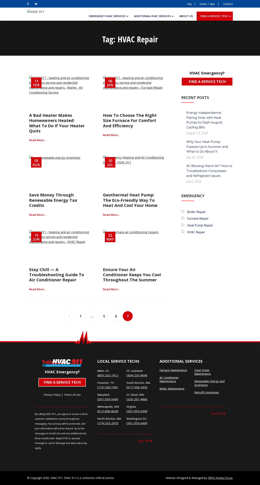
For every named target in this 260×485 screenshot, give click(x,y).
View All (142, 441)
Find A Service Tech (207, 81)
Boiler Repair (196, 212)
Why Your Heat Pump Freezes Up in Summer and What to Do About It (207, 146)
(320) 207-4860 (136, 399)
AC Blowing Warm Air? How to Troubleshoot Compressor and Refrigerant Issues (209, 170)
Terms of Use (72, 394)
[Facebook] (28, 4)
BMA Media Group (220, 478)
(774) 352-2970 (107, 423)
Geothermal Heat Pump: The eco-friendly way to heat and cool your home (130, 200)
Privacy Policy (52, 394)
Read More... (37, 140)
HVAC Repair (196, 232)
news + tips (207, 4)
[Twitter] (36, 4)
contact (228, 4)
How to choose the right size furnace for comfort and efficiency (130, 120)
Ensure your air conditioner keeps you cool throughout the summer (132, 275)
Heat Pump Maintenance (202, 372)
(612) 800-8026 (107, 411)
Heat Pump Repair (200, 225)
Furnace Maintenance (173, 370)
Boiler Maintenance (172, 388)
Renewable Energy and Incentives (209, 383)
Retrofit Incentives (206, 392)
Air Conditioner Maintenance (169, 379)
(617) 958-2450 (136, 387)
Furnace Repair (198, 218)
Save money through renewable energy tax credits (53, 200)
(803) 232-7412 (107, 375)
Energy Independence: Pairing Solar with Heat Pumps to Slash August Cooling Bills (204, 120)
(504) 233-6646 (136, 375)
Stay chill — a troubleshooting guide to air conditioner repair (56, 275)
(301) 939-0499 (107, 399)
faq (189, 4)
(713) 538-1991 (107, 387)
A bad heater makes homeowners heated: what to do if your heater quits (57, 123)
